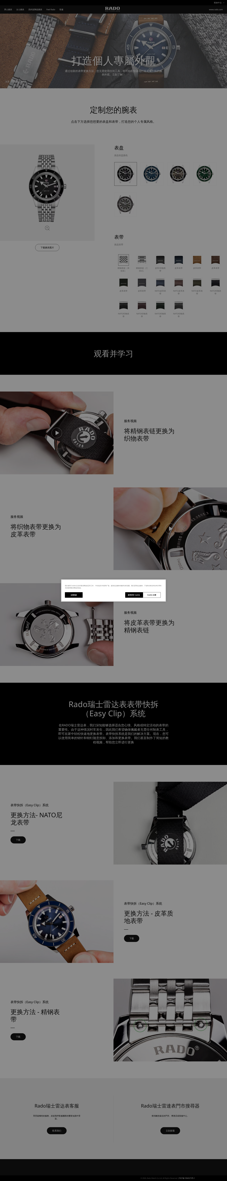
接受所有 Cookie (134, 595)
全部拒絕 (74, 595)
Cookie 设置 (151, 595)
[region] (113, 590)
